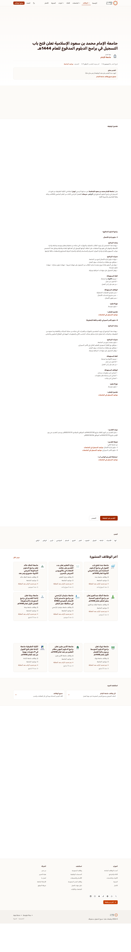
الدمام (67, 540)
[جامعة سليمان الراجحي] (77, 596)
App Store (16, 915)
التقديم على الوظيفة (108, 518)
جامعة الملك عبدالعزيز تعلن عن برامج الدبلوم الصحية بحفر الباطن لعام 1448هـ (98, 598)
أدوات (60, 3)
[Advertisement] (65, 26)
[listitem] (116, 896)
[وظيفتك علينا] (112, 3)
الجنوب (87, 540)
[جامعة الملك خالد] (42, 566)
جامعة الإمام (106, 57)
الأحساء (108, 540)
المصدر (93, 518)
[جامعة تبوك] (113, 648)
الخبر (80, 540)
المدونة (53, 3)
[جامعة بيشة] (42, 596)
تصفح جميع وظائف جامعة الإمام (106, 76)
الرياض (90, 194)
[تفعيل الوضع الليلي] (34, 3)
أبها (115, 540)
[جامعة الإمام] (115, 56)
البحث (28, 3)
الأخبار (47, 3)
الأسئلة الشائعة (41, 882)
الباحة (101, 540)
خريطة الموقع (42, 885)
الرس (51, 540)
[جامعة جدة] (113, 566)
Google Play (27, 915)
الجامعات (76, 3)
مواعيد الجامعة (68, 64)
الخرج (74, 540)
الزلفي (38, 540)
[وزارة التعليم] (77, 566)
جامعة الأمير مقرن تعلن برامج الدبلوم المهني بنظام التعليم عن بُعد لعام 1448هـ (62, 649)
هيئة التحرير (42, 874)
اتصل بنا (43, 878)
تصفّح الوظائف (18, 3)
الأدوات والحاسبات (112, 878)
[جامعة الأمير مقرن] (77, 648)
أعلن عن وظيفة (109, 902)
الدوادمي (59, 540)
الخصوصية (21, 918)
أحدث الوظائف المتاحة (111, 870)
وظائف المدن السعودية (75, 882)
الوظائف (85, 3)
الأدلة (68, 3)
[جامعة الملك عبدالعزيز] (113, 596)
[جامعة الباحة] (42, 648)
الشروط (15, 918)
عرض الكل (16, 557)
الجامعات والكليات (76, 889)
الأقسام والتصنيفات (76, 878)
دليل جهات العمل (77, 885)
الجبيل (95, 540)
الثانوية (110, 279)
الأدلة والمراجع (113, 874)
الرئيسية (94, 3)
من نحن (44, 870)
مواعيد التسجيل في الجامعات (108, 315)
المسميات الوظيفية (76, 874)
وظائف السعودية (77, 870)
